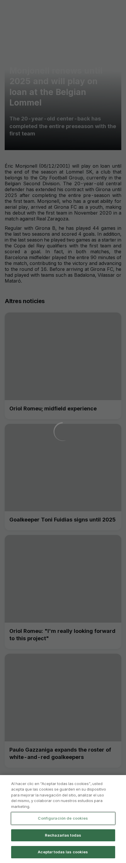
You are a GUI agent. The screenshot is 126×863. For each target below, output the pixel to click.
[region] (63, 819)
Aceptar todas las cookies (63, 852)
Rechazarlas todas (63, 835)
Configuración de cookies (63, 818)
